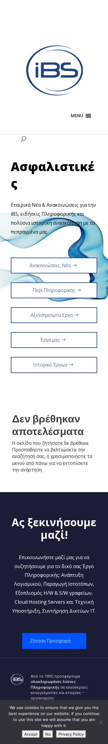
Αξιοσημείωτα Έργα (52, 315)
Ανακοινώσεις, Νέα (50, 265)
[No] (101, 722)
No (48, 734)
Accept (31, 734)
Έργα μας (50, 340)
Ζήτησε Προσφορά (50, 641)
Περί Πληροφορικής (54, 290)
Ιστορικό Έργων (50, 365)
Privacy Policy (71, 734)
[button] (77, 116)
